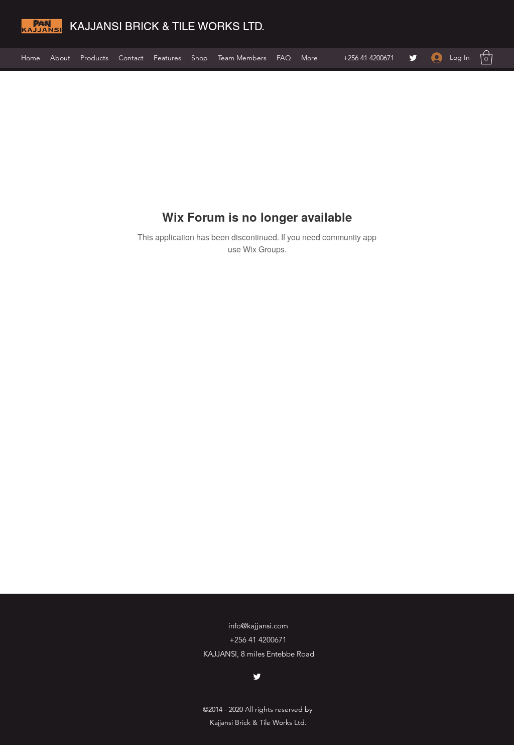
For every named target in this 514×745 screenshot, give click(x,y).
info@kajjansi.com (258, 625)
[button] (486, 57)
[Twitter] (413, 58)
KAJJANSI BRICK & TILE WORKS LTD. (167, 26)
